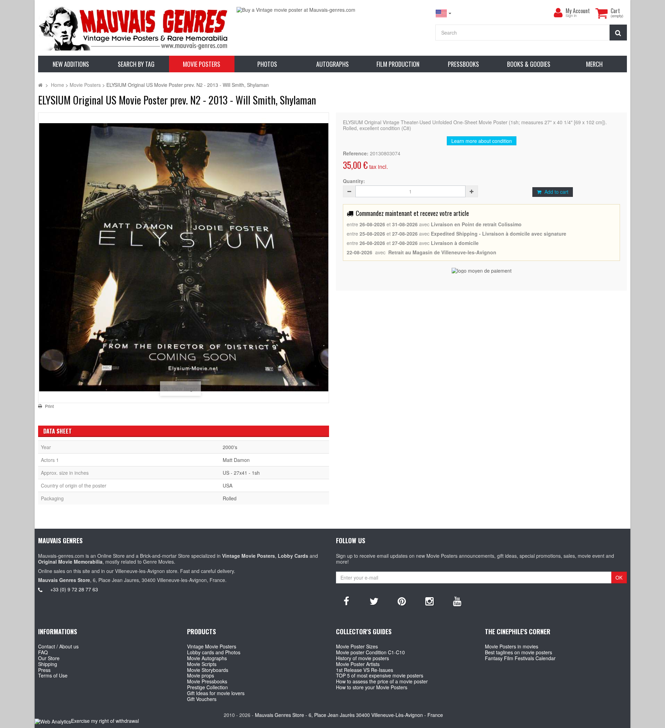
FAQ (43, 652)
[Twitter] (374, 600)
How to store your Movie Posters (371, 687)
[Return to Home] (40, 84)
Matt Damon (236, 459)
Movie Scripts (201, 664)
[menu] (558, 12)
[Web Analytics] (53, 721)
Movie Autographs (207, 658)
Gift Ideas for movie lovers (216, 693)
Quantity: (354, 181)
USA (227, 485)
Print (49, 406)
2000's (230, 447)
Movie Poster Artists (358, 664)
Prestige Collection (207, 687)
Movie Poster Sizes (357, 646)
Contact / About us (58, 646)
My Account (578, 10)
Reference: (356, 153)
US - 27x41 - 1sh (241, 472)
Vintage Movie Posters (211, 646)
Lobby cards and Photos (213, 652)
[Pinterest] (401, 600)
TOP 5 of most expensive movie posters (379, 675)
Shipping (47, 664)
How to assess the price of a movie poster (382, 681)
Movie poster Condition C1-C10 (370, 652)
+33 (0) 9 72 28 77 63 (74, 589)
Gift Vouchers (201, 698)
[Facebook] (346, 600)
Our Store (49, 658)
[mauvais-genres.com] (134, 28)
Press (44, 669)
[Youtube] (457, 600)
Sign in (571, 15)
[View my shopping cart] (601, 13)
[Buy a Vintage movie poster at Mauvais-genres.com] (332, 10)
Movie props (200, 675)
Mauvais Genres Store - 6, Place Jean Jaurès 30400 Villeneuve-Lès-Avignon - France (349, 714)
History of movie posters (362, 658)
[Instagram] (429, 600)
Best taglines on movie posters (518, 652)
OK (618, 577)
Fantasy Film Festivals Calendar (520, 658)
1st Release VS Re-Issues (364, 669)
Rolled (230, 498)
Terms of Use (53, 675)
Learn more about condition (481, 140)
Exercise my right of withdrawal (105, 720)
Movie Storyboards (207, 669)
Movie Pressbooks (207, 681)
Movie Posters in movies (511, 646)
